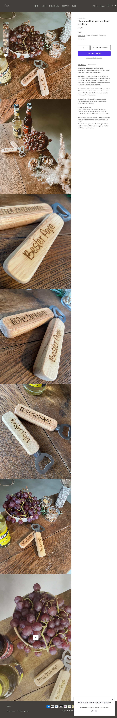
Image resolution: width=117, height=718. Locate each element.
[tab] (83, 64)
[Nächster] (6, 55)
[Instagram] (92, 711)
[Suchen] (109, 6)
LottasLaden (81, 18)
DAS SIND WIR (54, 6)
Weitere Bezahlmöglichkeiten (94, 58)
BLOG (74, 6)
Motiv (79, 32)
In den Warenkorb (100, 48)
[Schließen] (112, 699)
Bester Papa (81, 35)
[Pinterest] (96, 711)
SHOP (44, 6)
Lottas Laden (14, 711)
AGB (68, 710)
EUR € (95, 6)
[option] (6, 26)
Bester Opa (102, 35)
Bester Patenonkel (92, 35)
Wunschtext (81, 39)
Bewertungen (92, 64)
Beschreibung (82, 64)
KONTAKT (65, 6)
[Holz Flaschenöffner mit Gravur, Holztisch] (6, 42)
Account (103, 6)
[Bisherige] (6, 20)
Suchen (64, 710)
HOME (36, 6)
